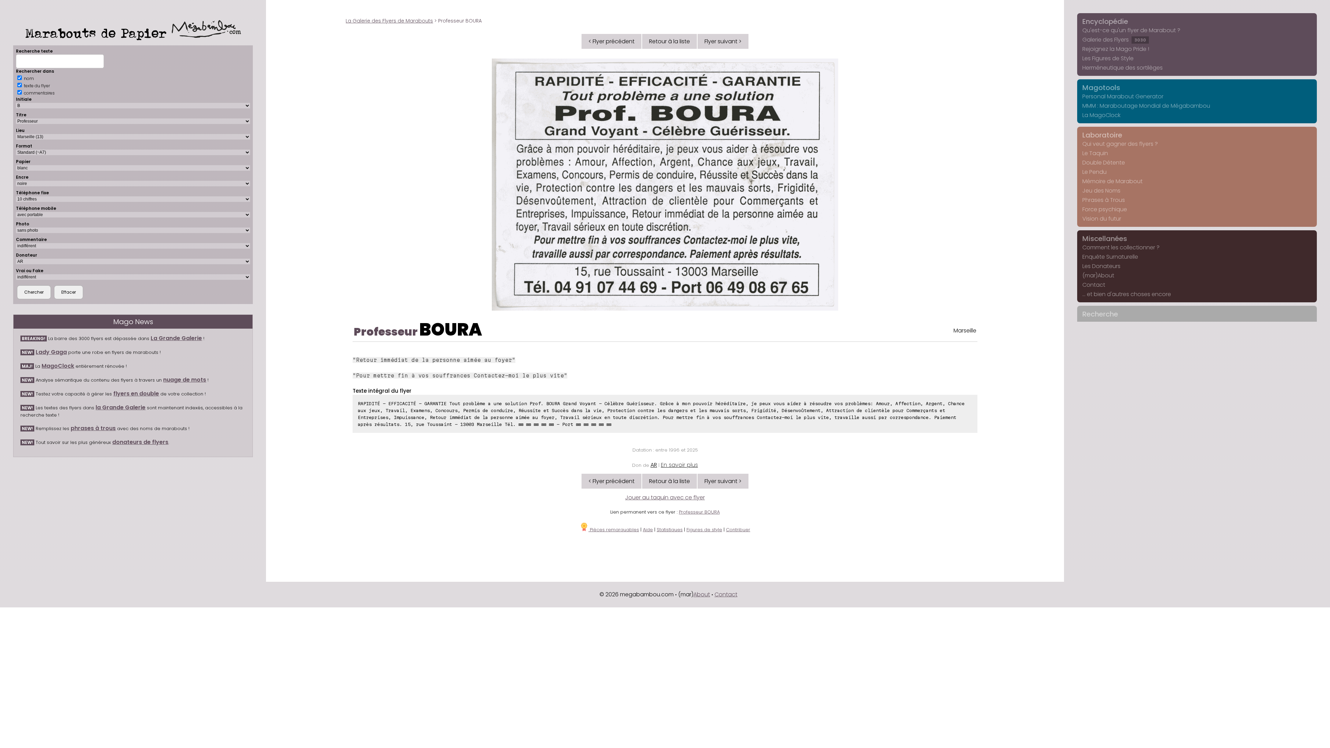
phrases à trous (93, 428)
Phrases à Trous (1103, 200)
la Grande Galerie (120, 407)
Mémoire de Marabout (1112, 181)
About (701, 594)
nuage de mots (184, 380)
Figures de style (704, 529)
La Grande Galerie (176, 338)
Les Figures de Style (1108, 58)
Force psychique (1104, 209)
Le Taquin (1095, 153)
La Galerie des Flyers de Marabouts (389, 20)
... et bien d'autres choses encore (1126, 294)
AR (653, 465)
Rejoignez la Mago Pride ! (1115, 49)
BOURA (450, 329)
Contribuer (738, 529)
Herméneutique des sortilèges (1122, 68)
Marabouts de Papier (98, 33)
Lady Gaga (51, 352)
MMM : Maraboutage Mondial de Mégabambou (1146, 106)
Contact (1093, 285)
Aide (648, 529)
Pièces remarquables (613, 529)
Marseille (965, 331)
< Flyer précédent (611, 41)
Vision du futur (1101, 219)
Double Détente (1103, 163)
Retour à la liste (669, 41)
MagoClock (58, 366)
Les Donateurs (1101, 266)
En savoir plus (679, 465)
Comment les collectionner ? (1121, 247)
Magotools (1101, 87)
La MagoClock (1101, 115)
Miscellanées (1104, 238)
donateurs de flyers (140, 442)
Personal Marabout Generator (1122, 96)
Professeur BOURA (699, 512)
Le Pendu (1094, 172)
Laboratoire (1102, 135)
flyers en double (136, 394)
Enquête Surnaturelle (1110, 257)
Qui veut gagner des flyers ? (1120, 144)
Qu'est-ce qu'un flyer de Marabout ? (1131, 30)
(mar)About (1098, 275)
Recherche (1100, 314)
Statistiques (670, 529)
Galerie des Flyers (1114, 40)
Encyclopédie (1105, 21)
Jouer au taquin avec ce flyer (665, 497)
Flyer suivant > (723, 41)
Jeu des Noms (1101, 191)
